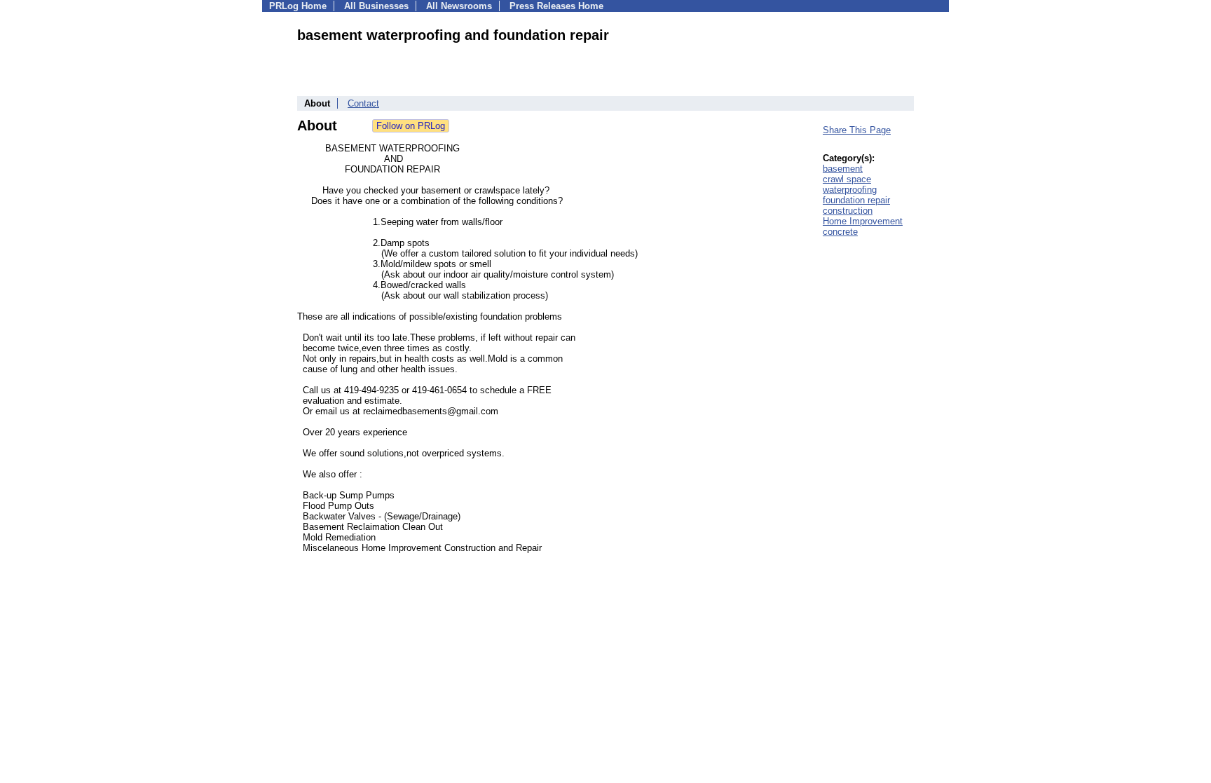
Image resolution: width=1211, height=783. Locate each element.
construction (848, 210)
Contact (363, 103)
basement (843, 168)
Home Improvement (863, 221)
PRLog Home (298, 6)
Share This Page (857, 130)
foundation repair (856, 200)
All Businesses (376, 6)
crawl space (847, 179)
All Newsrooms (459, 6)
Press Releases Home (556, 6)
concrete (840, 231)
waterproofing (850, 189)
